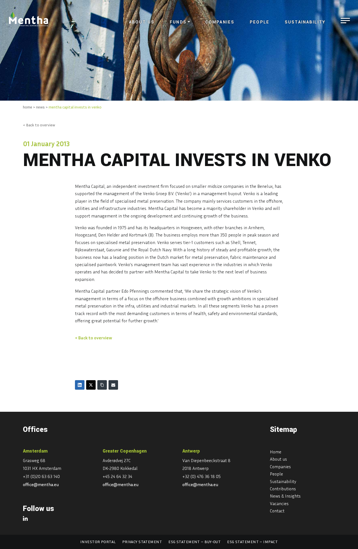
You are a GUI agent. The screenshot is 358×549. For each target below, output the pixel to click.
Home (275, 452)
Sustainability (305, 22)
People (259, 22)
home (27, 107)
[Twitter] (91, 385)
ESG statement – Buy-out (194, 541)
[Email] (113, 385)
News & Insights (285, 496)
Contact (277, 510)
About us (141, 22)
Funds (178, 22)
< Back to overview (39, 124)
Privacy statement (142, 541)
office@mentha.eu (41, 484)
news (40, 107)
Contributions (283, 488)
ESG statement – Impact (252, 541)
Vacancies (279, 503)
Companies (219, 22)
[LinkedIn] (79, 385)
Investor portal (98, 541)
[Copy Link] (102, 385)
